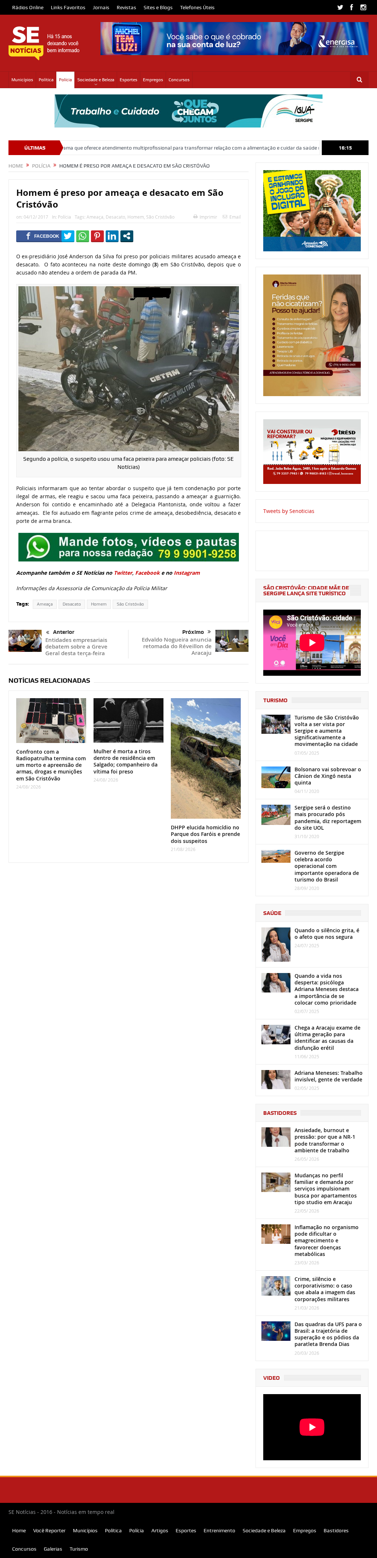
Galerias (53, 1549)
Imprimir (208, 217)
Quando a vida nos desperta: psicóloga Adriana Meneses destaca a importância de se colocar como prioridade (327, 989)
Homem (135, 217)
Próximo (193, 632)
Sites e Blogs (158, 7)
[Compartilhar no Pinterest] (97, 235)
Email (235, 217)
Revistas (126, 7)
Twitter (123, 572)
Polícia (65, 79)
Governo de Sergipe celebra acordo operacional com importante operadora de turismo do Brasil (327, 866)
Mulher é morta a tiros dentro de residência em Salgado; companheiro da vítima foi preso (126, 761)
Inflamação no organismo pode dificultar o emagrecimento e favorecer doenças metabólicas (327, 1240)
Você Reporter (49, 1530)
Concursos (179, 79)
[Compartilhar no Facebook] (42, 235)
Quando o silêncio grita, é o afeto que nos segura (327, 933)
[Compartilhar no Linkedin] (112, 235)
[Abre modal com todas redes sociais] (126, 235)
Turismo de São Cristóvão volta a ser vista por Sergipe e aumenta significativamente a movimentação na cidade (327, 731)
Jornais (101, 7)
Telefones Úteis (197, 7)
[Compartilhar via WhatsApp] (82, 235)
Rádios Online (27, 7)
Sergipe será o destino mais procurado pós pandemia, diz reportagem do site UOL (328, 817)
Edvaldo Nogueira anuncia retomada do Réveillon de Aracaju (177, 646)
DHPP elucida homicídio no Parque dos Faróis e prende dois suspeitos (205, 834)
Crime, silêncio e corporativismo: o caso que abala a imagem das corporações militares (325, 1289)
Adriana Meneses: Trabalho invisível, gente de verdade (329, 1076)
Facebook (147, 572)
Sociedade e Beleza (95, 79)
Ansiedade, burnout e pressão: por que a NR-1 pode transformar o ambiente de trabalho (325, 1140)
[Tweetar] (67, 235)
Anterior (63, 632)
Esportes (128, 79)
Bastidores (336, 1530)
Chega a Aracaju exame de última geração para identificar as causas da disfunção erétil (327, 1037)
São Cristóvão (160, 217)
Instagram (187, 572)
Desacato (115, 217)
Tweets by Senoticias (288, 510)
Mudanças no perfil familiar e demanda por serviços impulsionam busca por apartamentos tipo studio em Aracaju (326, 1189)
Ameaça (95, 217)
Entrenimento (219, 1530)
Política (46, 79)
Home (19, 1530)
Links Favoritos (68, 7)
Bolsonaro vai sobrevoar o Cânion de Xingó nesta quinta (328, 776)
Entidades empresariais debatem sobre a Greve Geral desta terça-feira (76, 646)
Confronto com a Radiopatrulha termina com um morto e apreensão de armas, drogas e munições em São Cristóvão (51, 765)
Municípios (22, 79)
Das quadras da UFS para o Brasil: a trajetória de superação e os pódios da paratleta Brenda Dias (328, 1334)
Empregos (153, 79)
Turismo (79, 1549)
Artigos (159, 1530)
